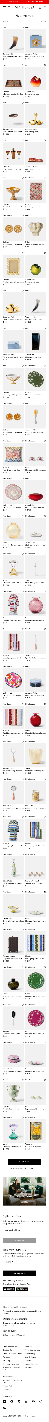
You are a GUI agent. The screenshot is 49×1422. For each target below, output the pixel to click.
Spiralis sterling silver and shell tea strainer (20, 808)
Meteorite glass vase (33, 357)
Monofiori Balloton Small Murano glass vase (20, 996)
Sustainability (30, 1354)
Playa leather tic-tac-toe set (36, 169)
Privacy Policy (8, 1386)
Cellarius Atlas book (33, 1146)
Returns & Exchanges (11, 1364)
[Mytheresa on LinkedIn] (4, 1401)
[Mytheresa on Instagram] (26, 1401)
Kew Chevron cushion (11, 470)
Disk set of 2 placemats (12, 507)
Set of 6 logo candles (33, 883)
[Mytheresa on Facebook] (11, 1401)
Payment (6, 1357)
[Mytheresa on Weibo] (40, 1401)
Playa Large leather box (34, 695)
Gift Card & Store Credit (12, 1354)
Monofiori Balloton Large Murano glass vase (20, 545)
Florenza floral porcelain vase (14, 883)
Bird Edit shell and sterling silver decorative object (23, 132)
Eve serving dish (31, 132)
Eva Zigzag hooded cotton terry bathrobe (19, 846)
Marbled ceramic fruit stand (14, 207)
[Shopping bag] (45, 7)
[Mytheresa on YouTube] (33, 1401)
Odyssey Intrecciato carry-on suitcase (17, 959)
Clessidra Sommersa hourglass (15, 583)
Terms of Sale (8, 1377)
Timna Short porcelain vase (36, 244)
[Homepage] (24, 7)
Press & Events (30, 1357)
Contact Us (7, 1350)
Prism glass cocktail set (12, 169)
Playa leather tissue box (34, 56)
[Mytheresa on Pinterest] (19, 1401)
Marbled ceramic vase (11, 1109)
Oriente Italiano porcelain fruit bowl (17, 921)
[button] (23, 27)
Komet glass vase (32, 94)
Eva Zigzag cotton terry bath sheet (16, 733)
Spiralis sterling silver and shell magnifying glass (22, 771)
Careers (28, 1361)
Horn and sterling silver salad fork (16, 1034)
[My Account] (40, 7)
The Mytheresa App (32, 1350)
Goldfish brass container (12, 320)
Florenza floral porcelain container (16, 1071)
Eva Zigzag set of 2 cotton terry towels (18, 658)
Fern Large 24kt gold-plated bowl (16, 395)
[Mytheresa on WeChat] (4, 1408)
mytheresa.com (29, 1416)
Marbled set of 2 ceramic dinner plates (18, 244)
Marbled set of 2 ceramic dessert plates (18, 432)
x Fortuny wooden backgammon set (17, 94)
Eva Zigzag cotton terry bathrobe (16, 620)
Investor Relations (31, 1364)
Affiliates (28, 1368)
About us (28, 1347)
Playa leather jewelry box (13, 357)
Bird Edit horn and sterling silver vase (17, 56)
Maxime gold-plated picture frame (16, 282)
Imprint (6, 1389)
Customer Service (10, 1347)
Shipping (6, 1361)
